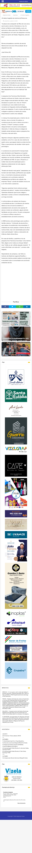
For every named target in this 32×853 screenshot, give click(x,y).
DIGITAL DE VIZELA (23, 1)
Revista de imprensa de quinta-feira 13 (12, 338)
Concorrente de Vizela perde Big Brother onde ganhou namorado (14, 353)
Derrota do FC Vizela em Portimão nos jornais (13, 323)
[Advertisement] (16, 283)
